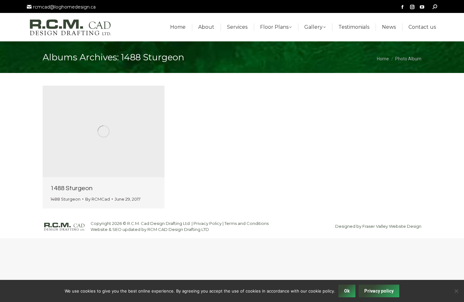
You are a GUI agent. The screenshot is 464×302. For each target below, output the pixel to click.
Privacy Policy (207, 223)
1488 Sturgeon (71, 188)
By (97, 199)
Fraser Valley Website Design (391, 226)
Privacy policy (379, 290)
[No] (456, 291)
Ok (347, 290)
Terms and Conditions (246, 223)
